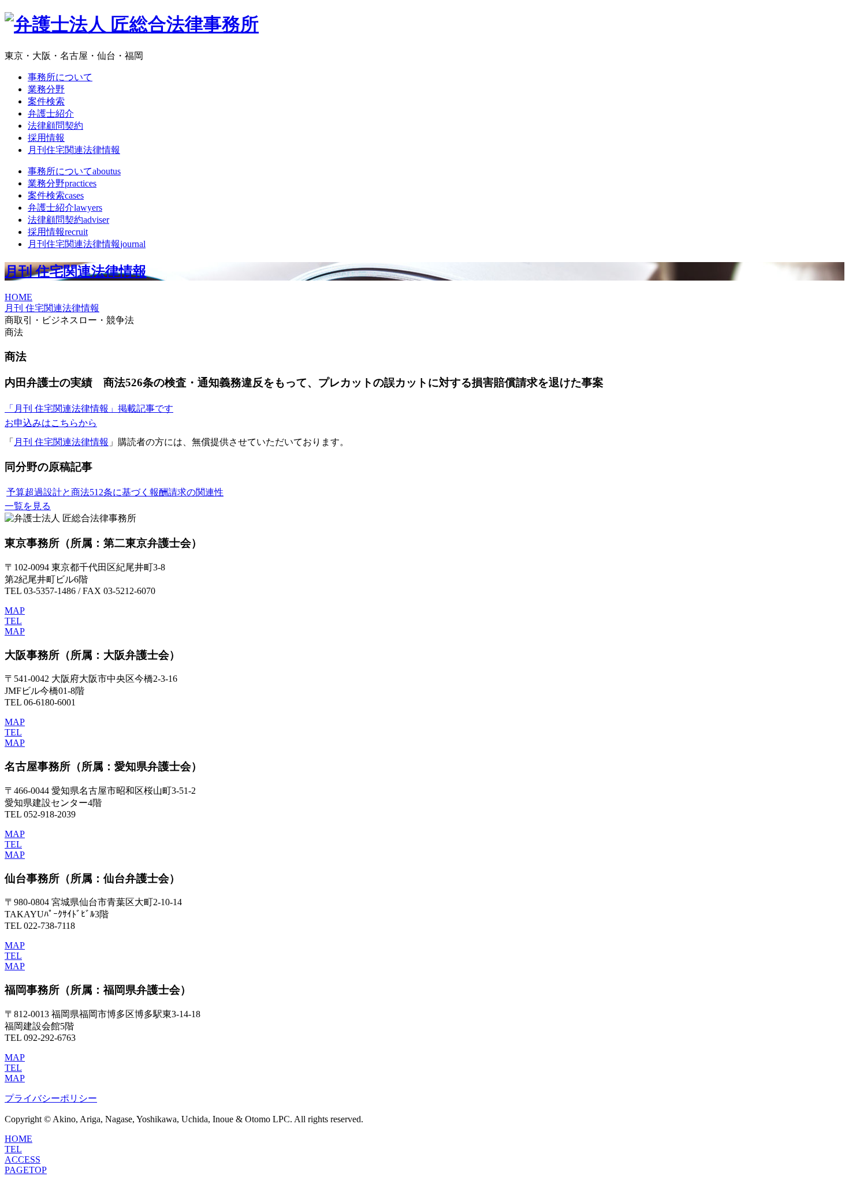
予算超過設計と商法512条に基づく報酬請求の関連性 (115, 492)
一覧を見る (28, 506)
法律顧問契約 (55, 125)
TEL (13, 621)
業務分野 (46, 89)
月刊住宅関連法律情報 (74, 150)
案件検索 (46, 101)
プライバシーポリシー (51, 1098)
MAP (15, 610)
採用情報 (46, 138)
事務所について (60, 77)
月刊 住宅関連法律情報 (76, 271)
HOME (18, 297)
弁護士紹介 (51, 113)
